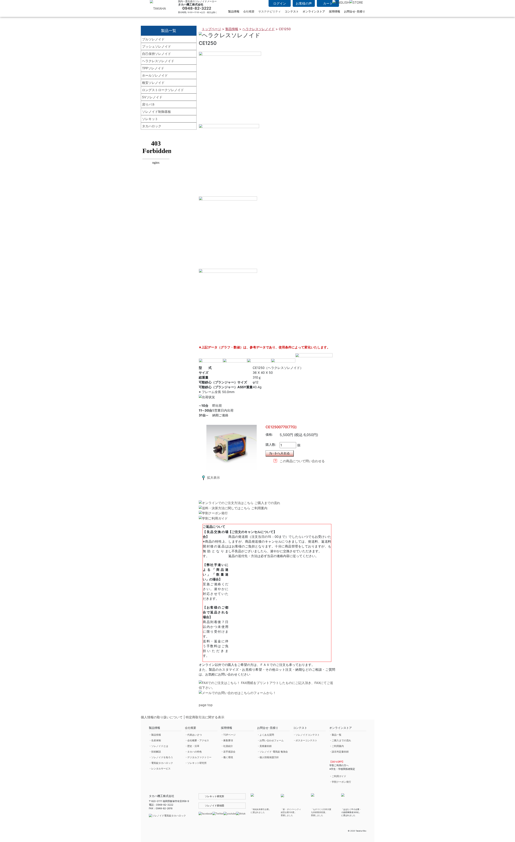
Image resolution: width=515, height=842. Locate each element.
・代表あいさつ (193, 734)
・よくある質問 (265, 734)
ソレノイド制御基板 (156, 112)
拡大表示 (213, 477)
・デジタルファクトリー (198, 757)
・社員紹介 (227, 746)
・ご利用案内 (336, 746)
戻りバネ (148, 104)
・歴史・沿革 (192, 746)
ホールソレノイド (155, 75)
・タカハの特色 (193, 751)
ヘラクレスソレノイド (158, 61)
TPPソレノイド (153, 68)
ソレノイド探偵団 (214, 805)
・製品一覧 (335, 734)
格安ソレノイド (153, 83)
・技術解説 (155, 751)
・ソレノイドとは (158, 746)
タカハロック (151, 126)
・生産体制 (155, 740)
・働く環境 (227, 757)
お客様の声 (304, 3)
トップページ (211, 29)
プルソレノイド (153, 39)
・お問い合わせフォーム (270, 740)
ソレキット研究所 (214, 796)
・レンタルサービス (160, 768)
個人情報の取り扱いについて (162, 717)
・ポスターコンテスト (305, 740)
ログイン (279, 3)
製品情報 (231, 29)
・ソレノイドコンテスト (306, 734)
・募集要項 (227, 740)
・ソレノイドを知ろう (161, 757)
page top (206, 705)
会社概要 (248, 11)
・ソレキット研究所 (196, 762)
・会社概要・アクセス (197, 740)
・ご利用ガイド (337, 776)
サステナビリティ (269, 11)
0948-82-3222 (196, 8)
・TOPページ (228, 734)
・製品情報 (155, 734)
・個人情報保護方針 (268, 757)
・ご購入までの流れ (340, 740)
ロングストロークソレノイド (163, 90)
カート (328, 3)
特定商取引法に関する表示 (205, 717)
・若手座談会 (228, 751)
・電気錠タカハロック (161, 762)
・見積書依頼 (264, 746)
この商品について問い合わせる (302, 461)
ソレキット (150, 119)
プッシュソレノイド (156, 46)
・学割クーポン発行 (340, 781)
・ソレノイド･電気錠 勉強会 (272, 751)
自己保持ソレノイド (156, 54)
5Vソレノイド (152, 97)
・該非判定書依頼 (339, 751)
